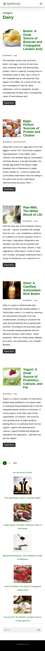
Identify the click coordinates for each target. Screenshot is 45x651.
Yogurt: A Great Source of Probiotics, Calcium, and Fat (32, 378)
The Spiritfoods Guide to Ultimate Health (22, 498)
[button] (41, 3)
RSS (27, 644)
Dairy (15, 55)
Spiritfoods (8, 55)
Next (15, 463)
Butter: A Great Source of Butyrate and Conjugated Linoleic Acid (32, 40)
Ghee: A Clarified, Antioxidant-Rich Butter (32, 288)
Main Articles (22, 142)
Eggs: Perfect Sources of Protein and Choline (31, 128)
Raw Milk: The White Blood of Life (32, 211)
